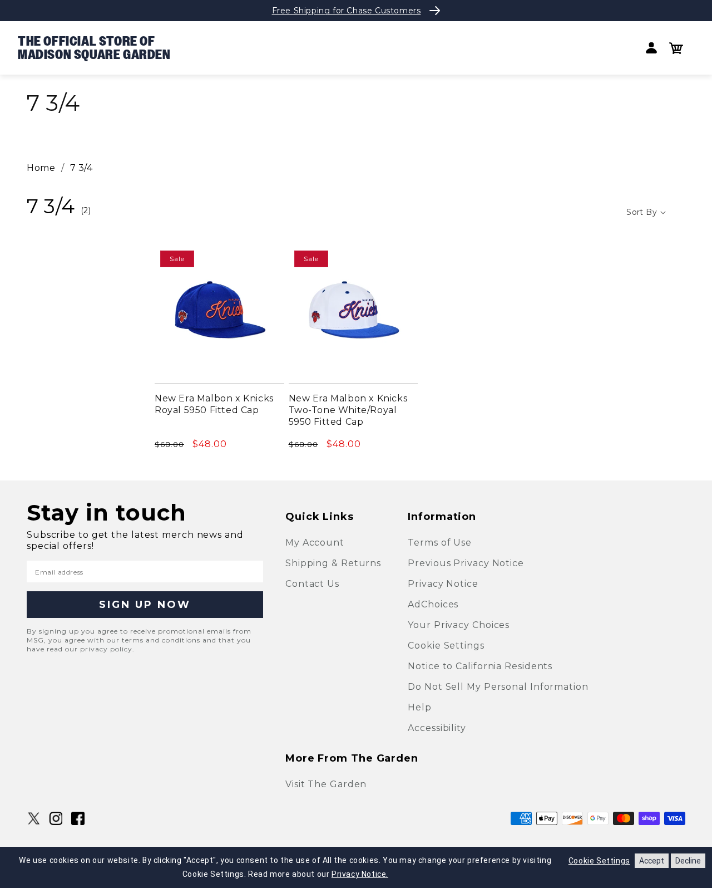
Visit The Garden (326, 784)
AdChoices (433, 604)
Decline (688, 860)
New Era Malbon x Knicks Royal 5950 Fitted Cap (214, 404)
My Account (314, 542)
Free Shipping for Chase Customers (346, 11)
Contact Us (312, 583)
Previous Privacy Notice (466, 563)
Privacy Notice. (360, 874)
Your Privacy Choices (459, 625)
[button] (676, 48)
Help (420, 707)
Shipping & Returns (333, 563)
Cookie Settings (446, 645)
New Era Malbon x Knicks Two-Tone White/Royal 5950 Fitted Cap (348, 410)
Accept (651, 860)
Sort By (641, 212)
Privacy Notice (443, 583)
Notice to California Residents (480, 666)
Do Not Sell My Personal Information (498, 686)
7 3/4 (81, 168)
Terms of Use (440, 542)
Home (41, 168)
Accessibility (437, 728)
